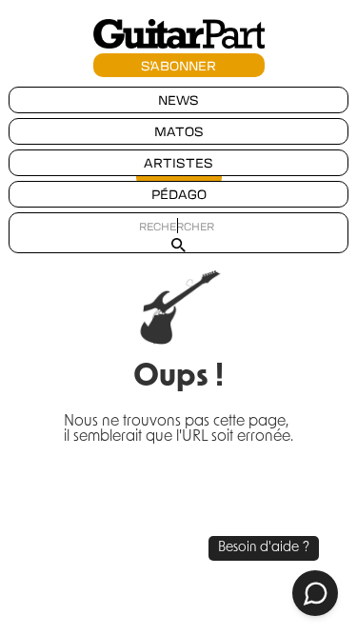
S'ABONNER (178, 65)
